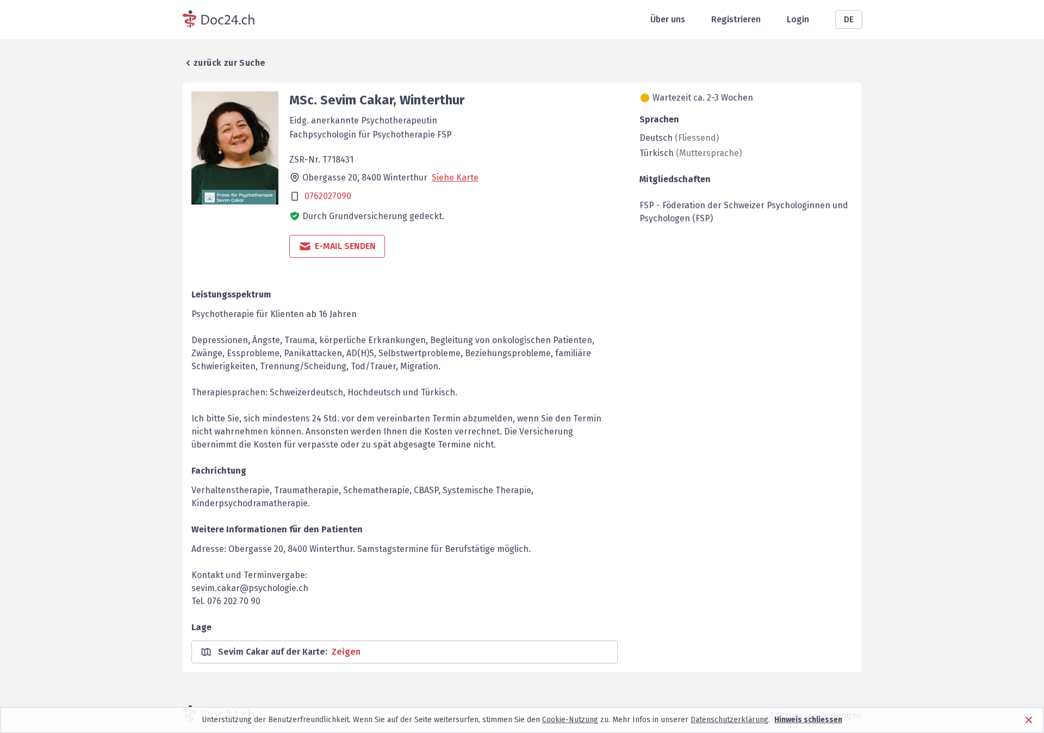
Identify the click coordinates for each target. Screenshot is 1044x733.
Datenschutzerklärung (729, 719)
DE (849, 19)
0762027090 (327, 196)
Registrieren (736, 19)
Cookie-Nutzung (570, 719)
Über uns (667, 19)
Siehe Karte (455, 177)
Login (798, 19)
